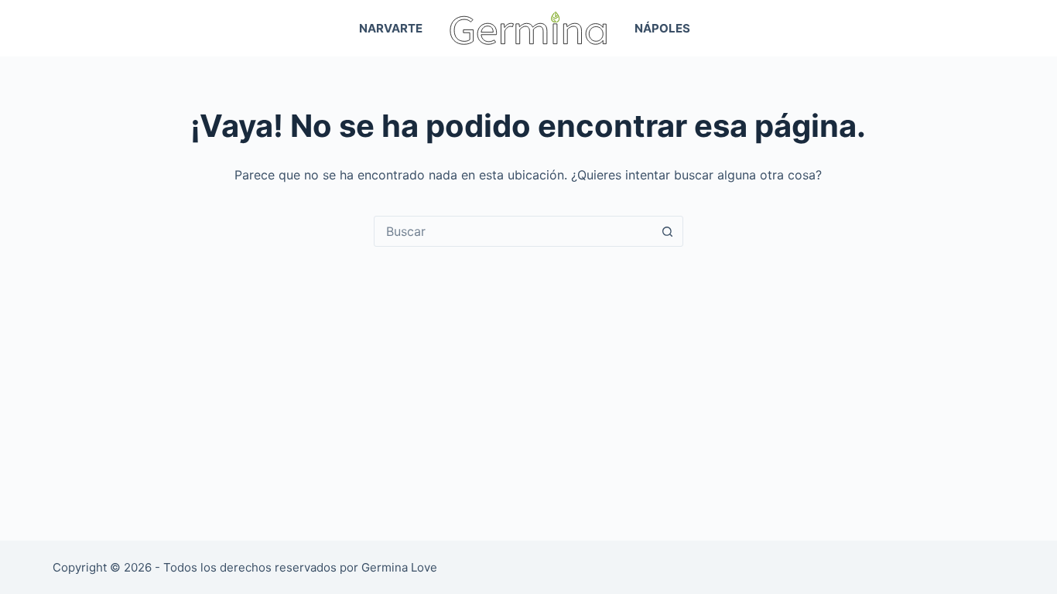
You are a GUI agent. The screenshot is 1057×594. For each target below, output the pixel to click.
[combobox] (514, 231)
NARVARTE (390, 28)
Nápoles (662, 28)
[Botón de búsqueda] (667, 231)
